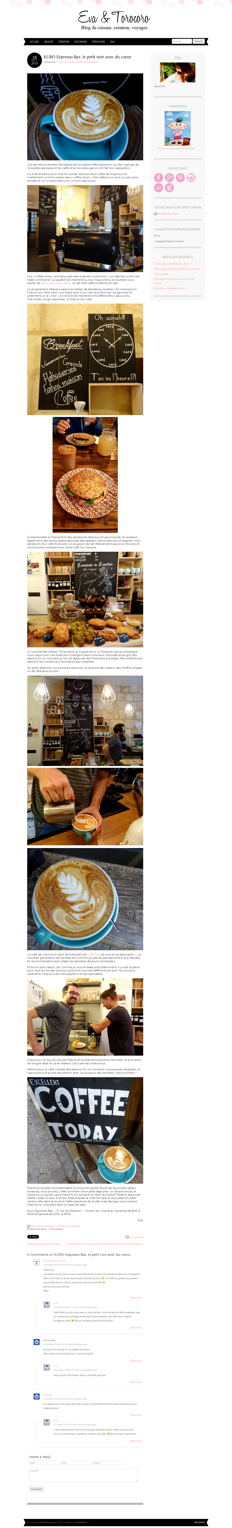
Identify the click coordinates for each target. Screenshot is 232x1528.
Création (63, 41)
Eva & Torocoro (116, 20)
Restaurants (82, 61)
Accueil (34, 41)
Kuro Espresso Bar (56, 283)
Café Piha (94, 954)
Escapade (80, 41)
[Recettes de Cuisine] (166, 213)
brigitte (47, 1394)
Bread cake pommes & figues (45, 1244)
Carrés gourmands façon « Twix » (172, 263)
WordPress (81, 1522)
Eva (112, 41)
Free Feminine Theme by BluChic (200, 1522)
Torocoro (98, 41)
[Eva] (177, 72)
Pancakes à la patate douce (169, 288)
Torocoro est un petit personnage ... (177, 148)
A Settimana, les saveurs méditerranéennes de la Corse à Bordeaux (104, 1244)
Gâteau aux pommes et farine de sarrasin (177, 268)
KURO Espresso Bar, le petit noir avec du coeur (87, 56)
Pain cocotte (161, 273)
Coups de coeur (65, 61)
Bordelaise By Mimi (54, 1260)
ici (135, 954)
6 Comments (136, 1237)
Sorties (94, 61)
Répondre (135, 1297)
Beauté (48, 41)
